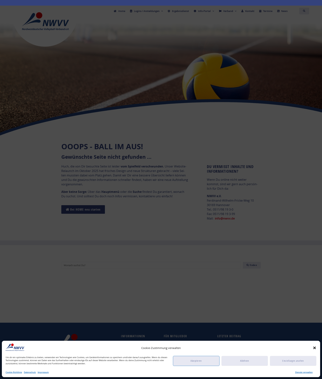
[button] (314, 348)
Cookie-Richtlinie (14, 372)
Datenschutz (30, 372)
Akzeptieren (196, 360)
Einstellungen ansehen (293, 360)
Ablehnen (244, 360)
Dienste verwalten (304, 372)
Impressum (43, 372)
